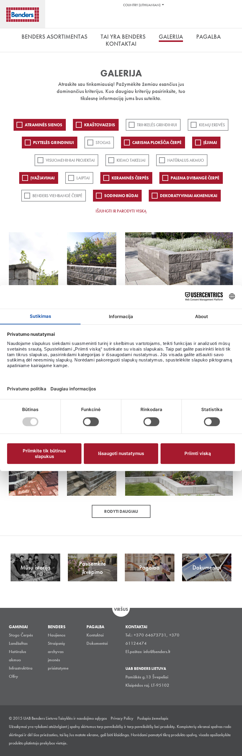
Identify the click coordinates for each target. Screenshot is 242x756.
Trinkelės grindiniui (157, 124)
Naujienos (56, 635)
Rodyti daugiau (121, 511)
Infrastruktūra (20, 668)
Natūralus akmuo (185, 160)
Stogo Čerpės (21, 635)
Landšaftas (18, 643)
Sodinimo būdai (121, 195)
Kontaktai (95, 635)
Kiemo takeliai (131, 160)
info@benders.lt (156, 651)
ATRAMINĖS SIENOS (43, 124)
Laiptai (83, 178)
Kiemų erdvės (212, 124)
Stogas (103, 142)
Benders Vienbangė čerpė (57, 195)
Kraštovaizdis (99, 124)
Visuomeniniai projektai (70, 160)
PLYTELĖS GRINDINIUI (53, 142)
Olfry (13, 676)
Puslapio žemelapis (152, 718)
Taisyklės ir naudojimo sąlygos (82, 718)
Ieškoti (233, 20)
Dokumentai (97, 643)
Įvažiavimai (42, 178)
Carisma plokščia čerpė (157, 142)
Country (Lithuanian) (142, 5)
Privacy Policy (122, 718)
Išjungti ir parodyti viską (121, 211)
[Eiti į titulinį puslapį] (22, 14)
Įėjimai (210, 142)
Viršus (121, 609)
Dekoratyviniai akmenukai (188, 195)
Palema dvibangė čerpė (195, 178)
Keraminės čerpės (130, 178)
